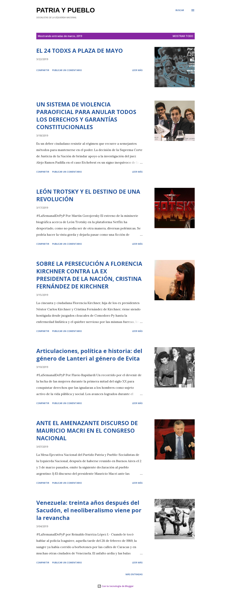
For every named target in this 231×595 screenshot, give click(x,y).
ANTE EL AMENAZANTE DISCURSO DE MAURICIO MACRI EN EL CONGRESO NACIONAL (87, 430)
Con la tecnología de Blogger (117, 586)
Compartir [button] (42, 70)
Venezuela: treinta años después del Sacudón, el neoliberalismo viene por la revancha (88, 510)
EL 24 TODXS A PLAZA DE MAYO (79, 50)
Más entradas (134, 574)
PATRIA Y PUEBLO (65, 10)
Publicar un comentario (67, 70)
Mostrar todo (183, 36)
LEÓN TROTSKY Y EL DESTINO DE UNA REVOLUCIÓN (88, 195)
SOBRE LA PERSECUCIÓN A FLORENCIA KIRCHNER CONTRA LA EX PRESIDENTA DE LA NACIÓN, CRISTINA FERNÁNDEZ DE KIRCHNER (89, 275)
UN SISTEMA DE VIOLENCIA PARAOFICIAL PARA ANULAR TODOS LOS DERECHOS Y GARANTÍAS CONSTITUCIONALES (86, 115)
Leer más (137, 70)
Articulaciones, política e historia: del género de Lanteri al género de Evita (89, 354)
